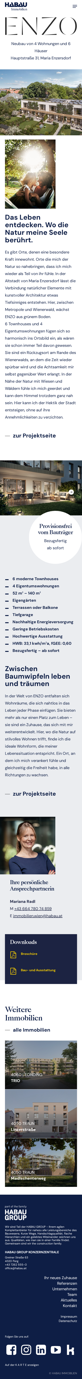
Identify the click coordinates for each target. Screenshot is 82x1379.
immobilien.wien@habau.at (37, 915)
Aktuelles (69, 1300)
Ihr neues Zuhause (60, 1277)
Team (72, 1294)
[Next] (71, 492)
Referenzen (67, 1283)
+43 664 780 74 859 (33, 908)
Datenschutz (68, 1321)
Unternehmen (64, 1289)
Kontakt (70, 1305)
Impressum (69, 1316)
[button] (75, 6)
